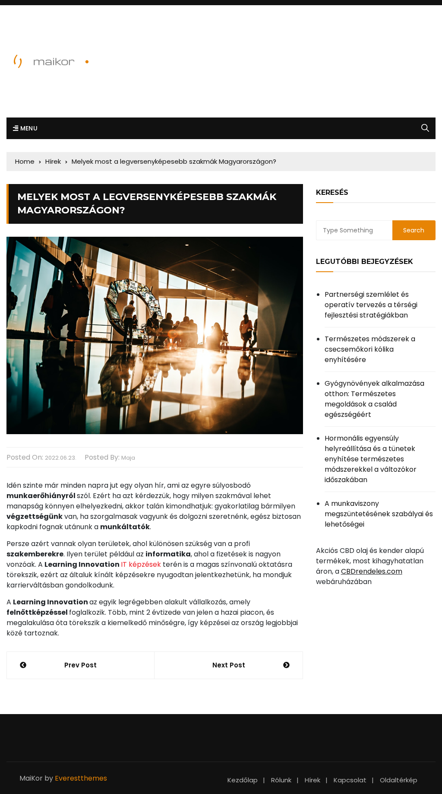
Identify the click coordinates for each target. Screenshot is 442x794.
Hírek (312, 780)
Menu (28, 128)
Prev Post (80, 665)
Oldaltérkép (398, 780)
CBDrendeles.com (371, 571)
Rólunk (281, 780)
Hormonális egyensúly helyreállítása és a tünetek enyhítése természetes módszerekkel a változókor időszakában (371, 459)
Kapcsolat (350, 780)
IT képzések (141, 564)
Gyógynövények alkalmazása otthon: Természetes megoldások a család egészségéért (374, 398)
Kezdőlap (242, 780)
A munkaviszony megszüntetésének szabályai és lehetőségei (379, 514)
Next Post (228, 665)
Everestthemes (81, 778)
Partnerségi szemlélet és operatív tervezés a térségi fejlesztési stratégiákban (371, 304)
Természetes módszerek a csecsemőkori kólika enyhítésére (370, 349)
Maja (128, 458)
